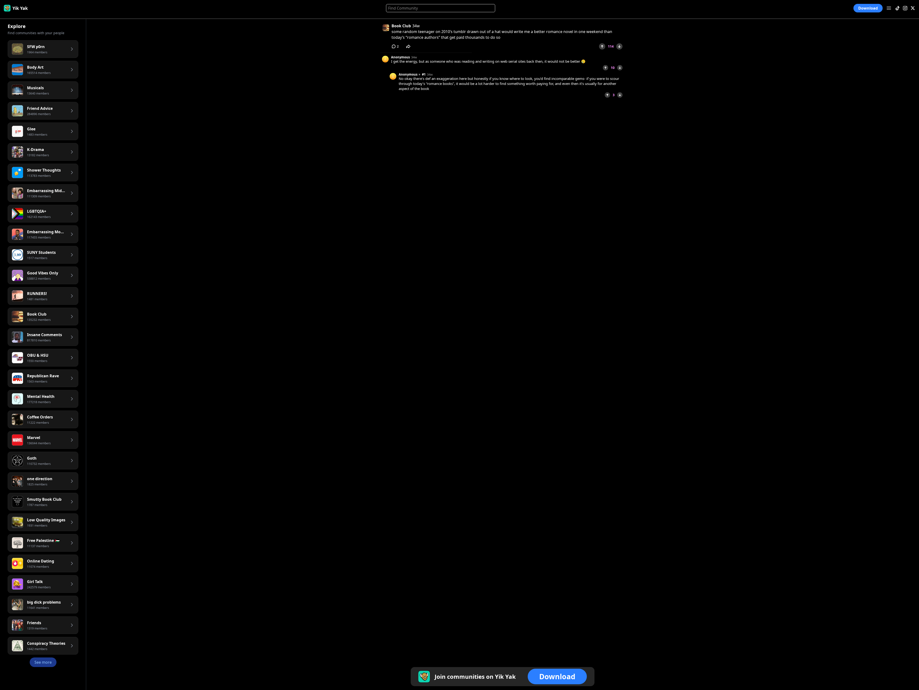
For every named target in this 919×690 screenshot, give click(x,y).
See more (43, 662)
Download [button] (868, 8)
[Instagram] (905, 8)
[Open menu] (888, 8)
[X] (912, 8)
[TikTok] (897, 8)
